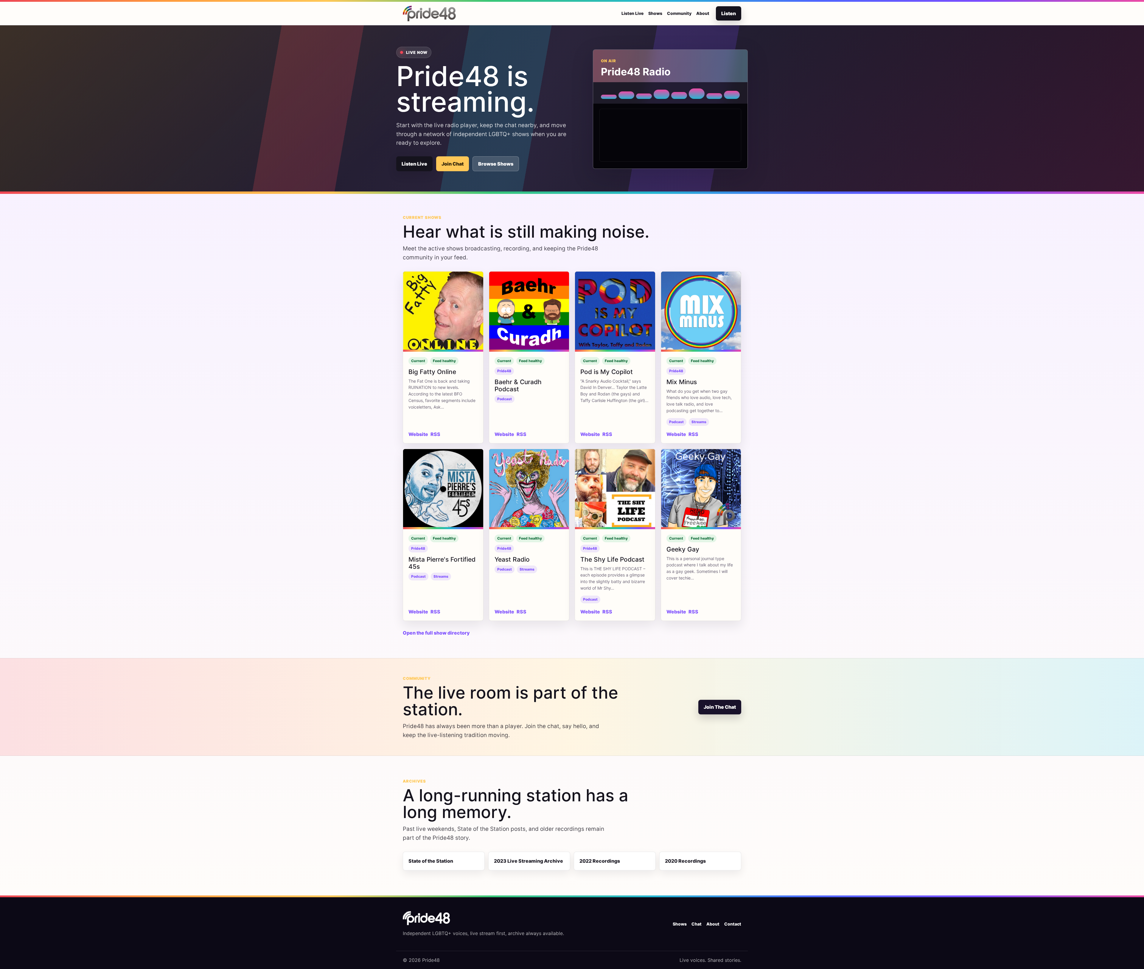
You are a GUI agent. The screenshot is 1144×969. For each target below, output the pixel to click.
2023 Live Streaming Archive (528, 861)
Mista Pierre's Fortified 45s (441, 563)
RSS (435, 434)
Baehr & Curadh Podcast (518, 385)
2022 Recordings (599, 861)
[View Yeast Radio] (529, 489)
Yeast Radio (512, 559)
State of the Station (430, 861)
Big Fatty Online (432, 372)
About (702, 13)
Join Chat (453, 164)
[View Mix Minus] (701, 312)
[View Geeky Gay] (701, 489)
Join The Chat (720, 707)
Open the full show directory (436, 633)
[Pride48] (426, 918)
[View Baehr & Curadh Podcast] (529, 312)
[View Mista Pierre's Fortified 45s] (443, 489)
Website (418, 434)
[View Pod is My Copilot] (615, 312)
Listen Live (632, 13)
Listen (728, 13)
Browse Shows (495, 164)
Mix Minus (681, 382)
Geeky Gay (682, 549)
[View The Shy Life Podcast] (615, 489)
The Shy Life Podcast (612, 559)
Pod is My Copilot (606, 372)
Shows (655, 13)
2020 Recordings (685, 861)
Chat (696, 923)
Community (679, 13)
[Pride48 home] (429, 13)
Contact (732, 923)
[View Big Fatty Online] (443, 312)
